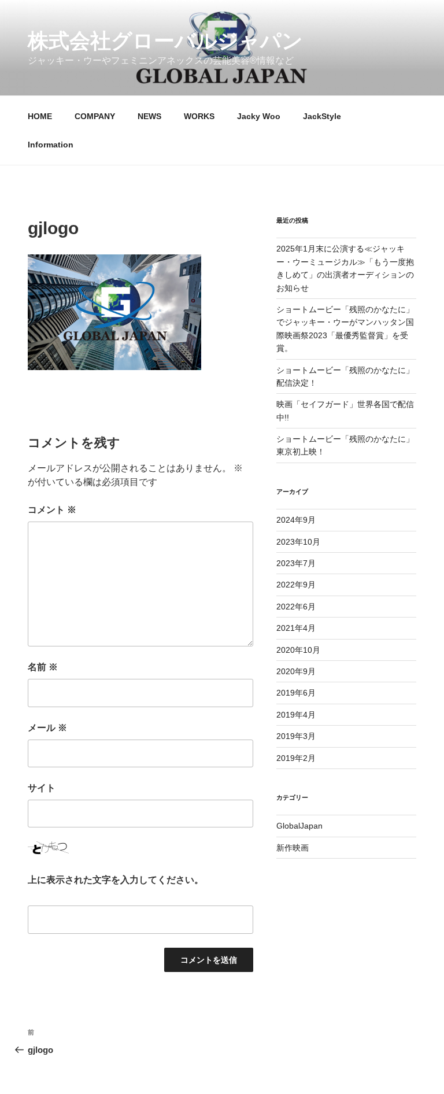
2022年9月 (296, 584)
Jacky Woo (258, 116)
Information (50, 144)
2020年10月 (298, 650)
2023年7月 (296, 563)
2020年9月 (296, 671)
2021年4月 (296, 628)
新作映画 (292, 847)
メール (47, 728)
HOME (40, 116)
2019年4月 (296, 714)
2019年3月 (296, 736)
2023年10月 (298, 541)
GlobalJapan (299, 825)
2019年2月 (296, 758)
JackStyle (322, 116)
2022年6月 (296, 606)
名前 (43, 667)
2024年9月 (296, 519)
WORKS (199, 116)
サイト (42, 788)
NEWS (149, 116)
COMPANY (95, 116)
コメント (52, 510)
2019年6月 (296, 692)
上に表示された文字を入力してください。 (116, 880)
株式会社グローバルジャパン (165, 41)
